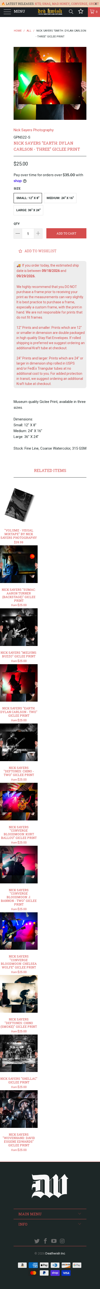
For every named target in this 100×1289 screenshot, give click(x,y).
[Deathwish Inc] (50, 12)
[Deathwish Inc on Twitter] (37, 1241)
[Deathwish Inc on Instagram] (62, 1241)
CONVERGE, (79, 4)
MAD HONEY (61, 4)
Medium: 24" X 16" (60, 198)
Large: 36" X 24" (28, 210)
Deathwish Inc (55, 1253)
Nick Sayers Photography (34, 130)
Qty (17, 224)
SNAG (46, 4)
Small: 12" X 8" (27, 198)
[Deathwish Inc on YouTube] (54, 1241)
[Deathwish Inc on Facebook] (45, 1241)
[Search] (70, 12)
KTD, (38, 4)
